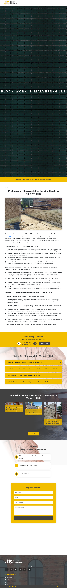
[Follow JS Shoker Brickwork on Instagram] (11, 569)
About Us (9, 577)
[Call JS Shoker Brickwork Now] (36, 586)
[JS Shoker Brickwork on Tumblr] (20, 569)
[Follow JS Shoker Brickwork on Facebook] (6, 569)
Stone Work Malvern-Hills (52, 422)
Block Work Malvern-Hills (43, 179)
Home (19, 179)
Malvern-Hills (29, 179)
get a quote (33, 433)
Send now (33, 518)
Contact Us (44, 343)
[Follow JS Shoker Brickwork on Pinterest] (24, 569)
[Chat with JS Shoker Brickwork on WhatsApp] (57, 586)
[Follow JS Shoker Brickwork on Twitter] (15, 569)
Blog (8, 582)
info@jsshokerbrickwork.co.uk (28, 465)
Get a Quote (13, 586)
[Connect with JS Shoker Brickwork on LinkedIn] (29, 569)
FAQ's (8, 580)
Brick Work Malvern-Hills (13, 409)
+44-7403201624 (26, 344)
